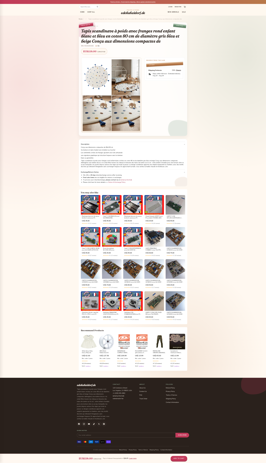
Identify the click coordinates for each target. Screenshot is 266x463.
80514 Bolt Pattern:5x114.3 (104, 351)
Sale (184, 12)
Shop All (91, 12)
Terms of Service (171, 395)
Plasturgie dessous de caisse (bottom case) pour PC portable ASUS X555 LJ (133, 217)
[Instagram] (84, 424)
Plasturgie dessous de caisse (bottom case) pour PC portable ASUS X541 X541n (90, 217)
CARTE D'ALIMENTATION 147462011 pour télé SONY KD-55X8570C (90, 281)
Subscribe (182, 435)
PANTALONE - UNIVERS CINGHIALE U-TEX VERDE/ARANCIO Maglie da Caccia (159, 352)
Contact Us (143, 391)
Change (178, 70)
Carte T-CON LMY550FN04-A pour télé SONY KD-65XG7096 (132, 249)
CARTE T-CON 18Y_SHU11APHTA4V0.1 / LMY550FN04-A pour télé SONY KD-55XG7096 (174, 217)
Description (85, 144)
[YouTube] (89, 424)
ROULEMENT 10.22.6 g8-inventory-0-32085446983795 (141, 352)
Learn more (133, 458)
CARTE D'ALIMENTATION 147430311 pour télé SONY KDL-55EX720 (174, 313)
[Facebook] (79, 424)
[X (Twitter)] (99, 424)
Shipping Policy (171, 399)
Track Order (143, 399)
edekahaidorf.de (133, 12)
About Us (142, 388)
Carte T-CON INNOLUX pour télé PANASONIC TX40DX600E (111, 217)
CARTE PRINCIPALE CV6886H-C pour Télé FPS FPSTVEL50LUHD (153, 249)
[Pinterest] (104, 424)
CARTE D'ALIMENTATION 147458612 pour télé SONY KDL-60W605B (111, 281)
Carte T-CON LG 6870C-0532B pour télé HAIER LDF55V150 (90, 249)
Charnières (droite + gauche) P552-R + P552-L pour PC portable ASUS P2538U (90, 313)
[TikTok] (94, 424)
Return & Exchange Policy (116, 182)
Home (82, 12)
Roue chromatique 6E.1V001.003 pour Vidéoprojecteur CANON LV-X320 (111, 249)
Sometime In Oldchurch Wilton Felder (176, 352)
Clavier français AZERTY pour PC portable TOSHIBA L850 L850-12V (154, 217)
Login (170, 7)
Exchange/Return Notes (90, 172)
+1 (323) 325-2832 (119, 393)
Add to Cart (178, 458)
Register (178, 7)
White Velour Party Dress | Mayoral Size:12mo (87, 352)
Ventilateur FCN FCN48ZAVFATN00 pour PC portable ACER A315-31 (132, 313)
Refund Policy (170, 388)
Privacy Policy (170, 391)
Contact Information (172, 402)
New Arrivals (173, 12)
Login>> (88, 366)
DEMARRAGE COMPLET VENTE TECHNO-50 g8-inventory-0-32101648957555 (122, 352)
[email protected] (126, 180)
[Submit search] (97, 7)
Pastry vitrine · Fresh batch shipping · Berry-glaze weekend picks (133, 2)
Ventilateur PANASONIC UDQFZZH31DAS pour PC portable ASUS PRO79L (110, 313)
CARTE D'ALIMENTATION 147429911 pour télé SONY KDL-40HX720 (174, 281)
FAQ (140, 395)
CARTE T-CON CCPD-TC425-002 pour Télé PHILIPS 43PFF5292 (153, 313)
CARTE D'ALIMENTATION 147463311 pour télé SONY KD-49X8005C (153, 281)
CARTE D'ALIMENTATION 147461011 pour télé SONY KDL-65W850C (174, 249)
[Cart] (184, 7)
